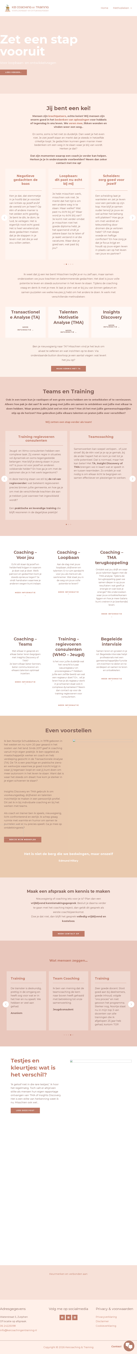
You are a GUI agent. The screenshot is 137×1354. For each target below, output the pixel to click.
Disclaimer (102, 1321)
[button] (130, 8)
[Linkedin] (74, 1317)
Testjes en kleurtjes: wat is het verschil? (33, 1067)
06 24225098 (8, 1325)
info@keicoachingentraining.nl (18, 1330)
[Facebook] (62, 1317)
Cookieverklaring (106, 1325)
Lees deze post (25, 1110)
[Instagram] (68, 1317)
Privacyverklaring (106, 1316)
